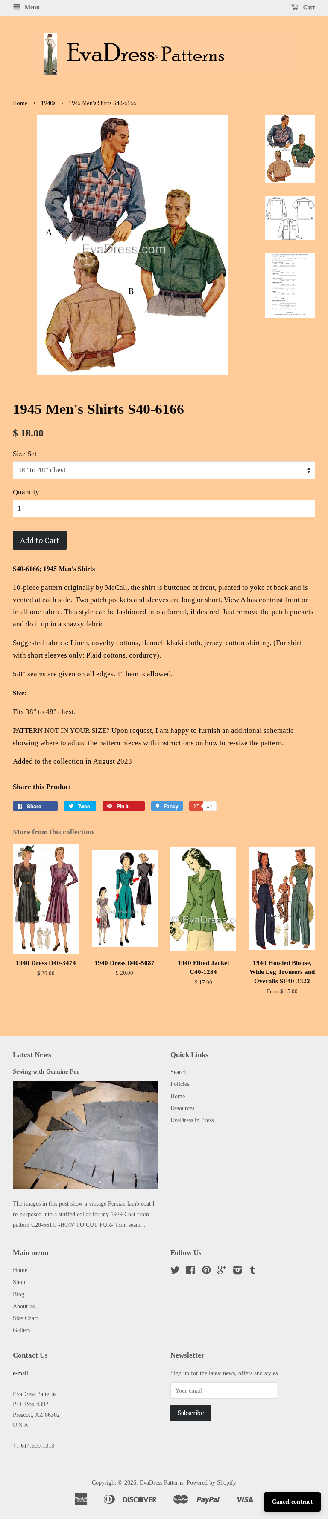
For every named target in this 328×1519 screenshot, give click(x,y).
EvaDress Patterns (161, 1482)
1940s (48, 103)
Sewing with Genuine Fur (46, 1071)
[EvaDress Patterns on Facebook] (191, 1271)
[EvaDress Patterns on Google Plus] (222, 1271)
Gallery (22, 1330)
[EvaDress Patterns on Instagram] (237, 1271)
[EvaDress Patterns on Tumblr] (253, 1271)
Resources (182, 1108)
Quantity (26, 492)
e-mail (20, 1373)
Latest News (32, 1055)
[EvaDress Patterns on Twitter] (175, 1271)
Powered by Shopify (211, 1482)
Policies (179, 1083)
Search (178, 1071)
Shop (19, 1281)
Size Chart (25, 1318)
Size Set (25, 454)
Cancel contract (292, 1502)
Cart (308, 7)
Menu (31, 7)
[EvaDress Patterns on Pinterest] (206, 1271)
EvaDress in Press (192, 1120)
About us (24, 1306)
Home (20, 103)
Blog (18, 1294)
